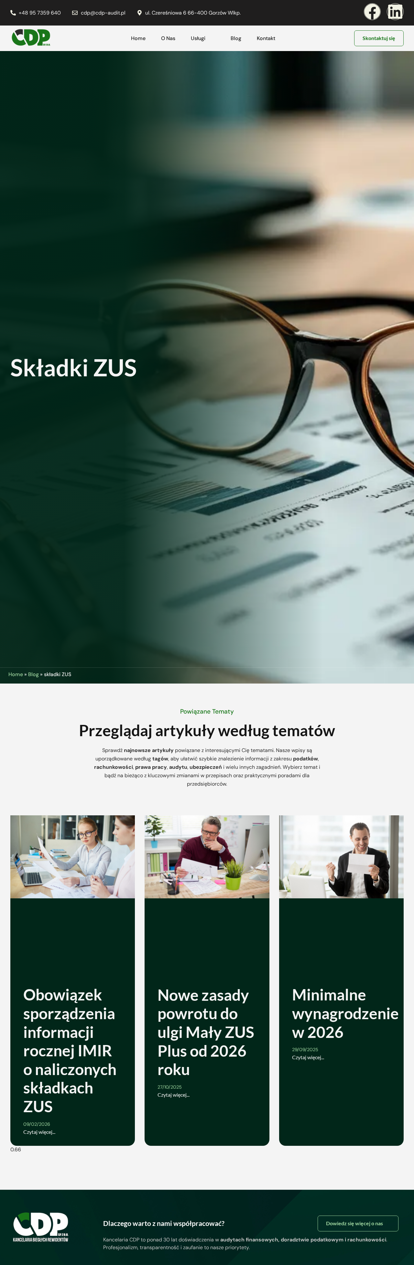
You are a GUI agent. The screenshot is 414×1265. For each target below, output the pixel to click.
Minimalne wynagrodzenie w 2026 (345, 1013)
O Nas (168, 38)
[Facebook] (372, 11)
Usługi (198, 38)
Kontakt (266, 38)
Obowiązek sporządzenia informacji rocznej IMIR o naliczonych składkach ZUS (69, 1050)
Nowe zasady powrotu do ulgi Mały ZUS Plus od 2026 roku (206, 1032)
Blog (236, 38)
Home (138, 38)
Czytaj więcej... (39, 1132)
